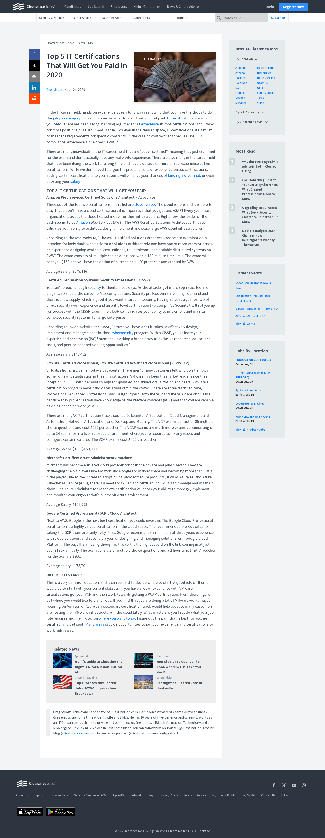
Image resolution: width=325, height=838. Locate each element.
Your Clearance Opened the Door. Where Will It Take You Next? (178, 666)
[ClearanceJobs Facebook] (274, 785)
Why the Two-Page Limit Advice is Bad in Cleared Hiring (260, 166)
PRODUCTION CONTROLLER (253, 360)
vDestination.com (75, 733)
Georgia (240, 98)
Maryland (241, 103)
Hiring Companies (147, 6)
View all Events (245, 324)
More (180, 18)
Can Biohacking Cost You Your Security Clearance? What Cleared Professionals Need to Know (260, 189)
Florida (239, 93)
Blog (151, 795)
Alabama (240, 68)
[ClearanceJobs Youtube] (293, 785)
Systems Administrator (250, 390)
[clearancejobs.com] (35, 6)
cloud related (145, 204)
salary (75, 181)
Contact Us (268, 795)
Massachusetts (265, 68)
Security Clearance (51, 18)
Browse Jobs (59, 795)
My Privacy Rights (224, 795)
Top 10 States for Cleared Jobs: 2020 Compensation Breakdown (95, 687)
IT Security (152, 59)
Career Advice (81, 18)
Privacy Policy (169, 795)
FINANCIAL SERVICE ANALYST (253, 416)
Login (269, 6)
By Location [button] (244, 59)
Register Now (293, 6)
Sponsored (81, 656)
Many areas (94, 624)
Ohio (260, 88)
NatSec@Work (111, 18)
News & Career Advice (183, 6)
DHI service (202, 831)
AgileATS (118, 795)
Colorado (241, 83)
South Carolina (266, 93)
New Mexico (264, 73)
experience (150, 124)
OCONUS (262, 83)
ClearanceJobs (55, 43)
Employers (119, 6)
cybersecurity (122, 332)
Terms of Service (195, 795)
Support (39, 795)
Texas (260, 98)
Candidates (72, 6)
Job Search (96, 6)
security (94, 287)
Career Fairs (142, 18)
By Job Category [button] (247, 112)
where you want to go (117, 618)
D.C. (237, 88)
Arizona (240, 73)
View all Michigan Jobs (250, 430)
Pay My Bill (248, 795)
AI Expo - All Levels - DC (250, 316)
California (241, 78)
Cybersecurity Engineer (250, 403)
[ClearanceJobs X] (284, 785)
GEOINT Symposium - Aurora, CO (256, 308)
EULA (284, 795)
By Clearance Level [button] (249, 122)
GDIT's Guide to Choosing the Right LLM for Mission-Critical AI (98, 666)
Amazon (83, 222)
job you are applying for (72, 118)
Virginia (261, 103)
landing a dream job (184, 175)
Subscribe (278, 18)
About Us (22, 795)
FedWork (136, 795)
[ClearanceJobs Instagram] (303, 785)
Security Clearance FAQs (90, 795)
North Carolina (266, 78)
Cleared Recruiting (86, 678)
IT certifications (180, 118)
